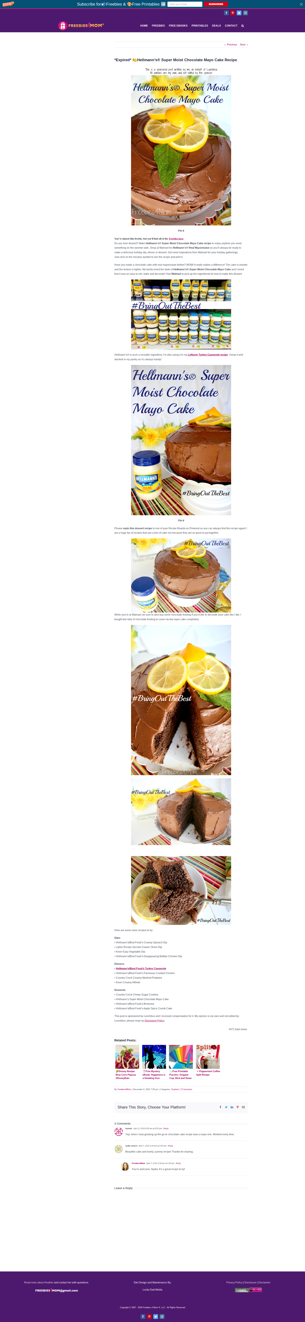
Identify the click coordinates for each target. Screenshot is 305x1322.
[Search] (242, 25)
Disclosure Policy (154, 1020)
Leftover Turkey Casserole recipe (208, 354)
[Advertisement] (81, 62)
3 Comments (186, 1089)
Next (242, 44)
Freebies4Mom (124, 1089)
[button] (152, 4)
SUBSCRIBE (216, 4)
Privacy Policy (234, 1282)
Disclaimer (264, 1282)
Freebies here (176, 238)
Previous (232, 44)
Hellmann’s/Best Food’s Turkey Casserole (141, 968)
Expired (174, 1089)
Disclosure (250, 1282)
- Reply (165, 1128)
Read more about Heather (38, 1282)
